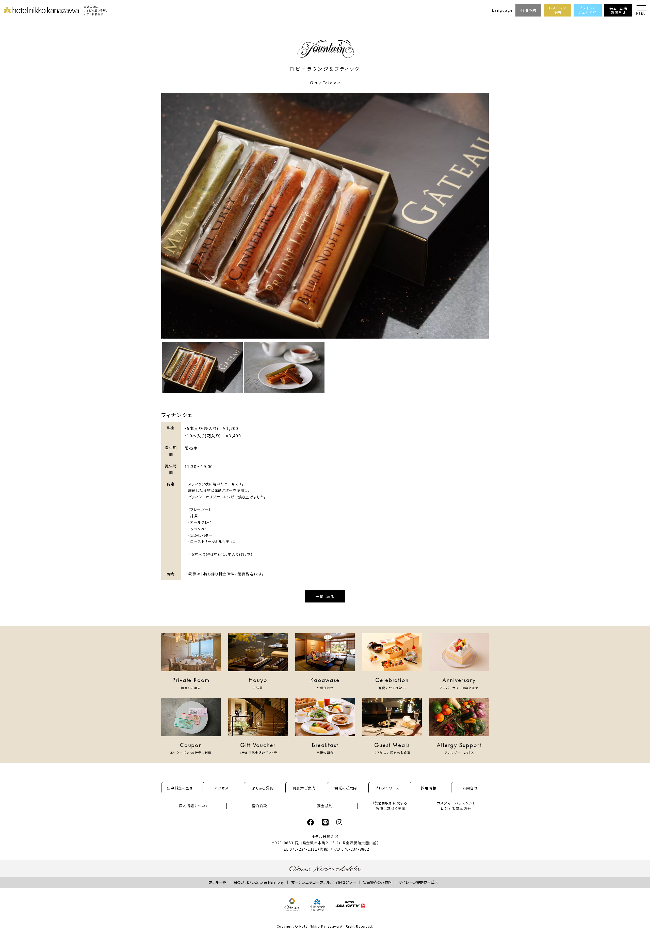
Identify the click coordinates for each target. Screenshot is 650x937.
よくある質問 (263, 787)
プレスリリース (387, 787)
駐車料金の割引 (180, 787)
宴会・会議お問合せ (618, 10)
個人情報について (194, 805)
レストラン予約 (557, 10)
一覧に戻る (325, 596)
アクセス (221, 787)
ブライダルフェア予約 (588, 10)
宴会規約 (325, 805)
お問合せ (470, 787)
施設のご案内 (304, 787)
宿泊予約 (528, 10)
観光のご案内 (345, 787)
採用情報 (429, 787)
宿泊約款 (259, 805)
